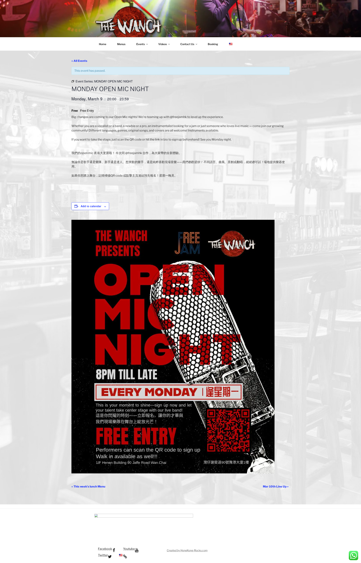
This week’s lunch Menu (88, 486)
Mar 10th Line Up (276, 486)
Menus (121, 44)
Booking (213, 44)
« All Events (79, 61)
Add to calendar (91, 206)
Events (140, 44)
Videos (162, 44)
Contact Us (187, 44)
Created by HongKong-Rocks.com (187, 550)
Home (102, 44)
